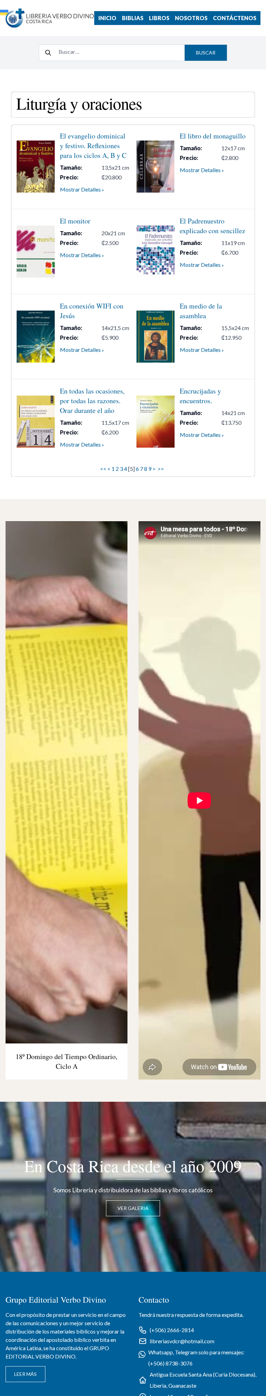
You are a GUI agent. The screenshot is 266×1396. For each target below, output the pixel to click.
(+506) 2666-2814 (172, 1330)
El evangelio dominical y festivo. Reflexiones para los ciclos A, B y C (93, 145)
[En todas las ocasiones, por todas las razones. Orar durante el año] (36, 422)
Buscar (205, 53)
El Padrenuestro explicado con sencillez (212, 225)
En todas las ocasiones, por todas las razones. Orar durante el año (92, 400)
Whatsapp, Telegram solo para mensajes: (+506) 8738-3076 (196, 1358)
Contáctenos (234, 18)
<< (103, 468)
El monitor (75, 221)
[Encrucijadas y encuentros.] (155, 422)
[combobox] (119, 52)
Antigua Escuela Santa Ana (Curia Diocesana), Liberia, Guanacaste (203, 1380)
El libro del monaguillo (213, 136)
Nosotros (191, 18)
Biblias (132, 18)
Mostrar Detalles (80, 189)
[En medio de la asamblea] (155, 337)
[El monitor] (36, 252)
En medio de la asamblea (201, 310)
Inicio (107, 18)
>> (161, 468)
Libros (159, 18)
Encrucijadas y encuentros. (200, 395)
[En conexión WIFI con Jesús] (36, 337)
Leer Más (25, 1374)
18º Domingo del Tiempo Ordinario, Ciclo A (66, 1061)
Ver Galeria (133, 1208)
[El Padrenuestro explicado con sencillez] (155, 252)
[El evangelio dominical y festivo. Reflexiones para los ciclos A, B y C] (36, 167)
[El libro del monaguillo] (155, 167)
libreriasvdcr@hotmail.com (182, 1341)
